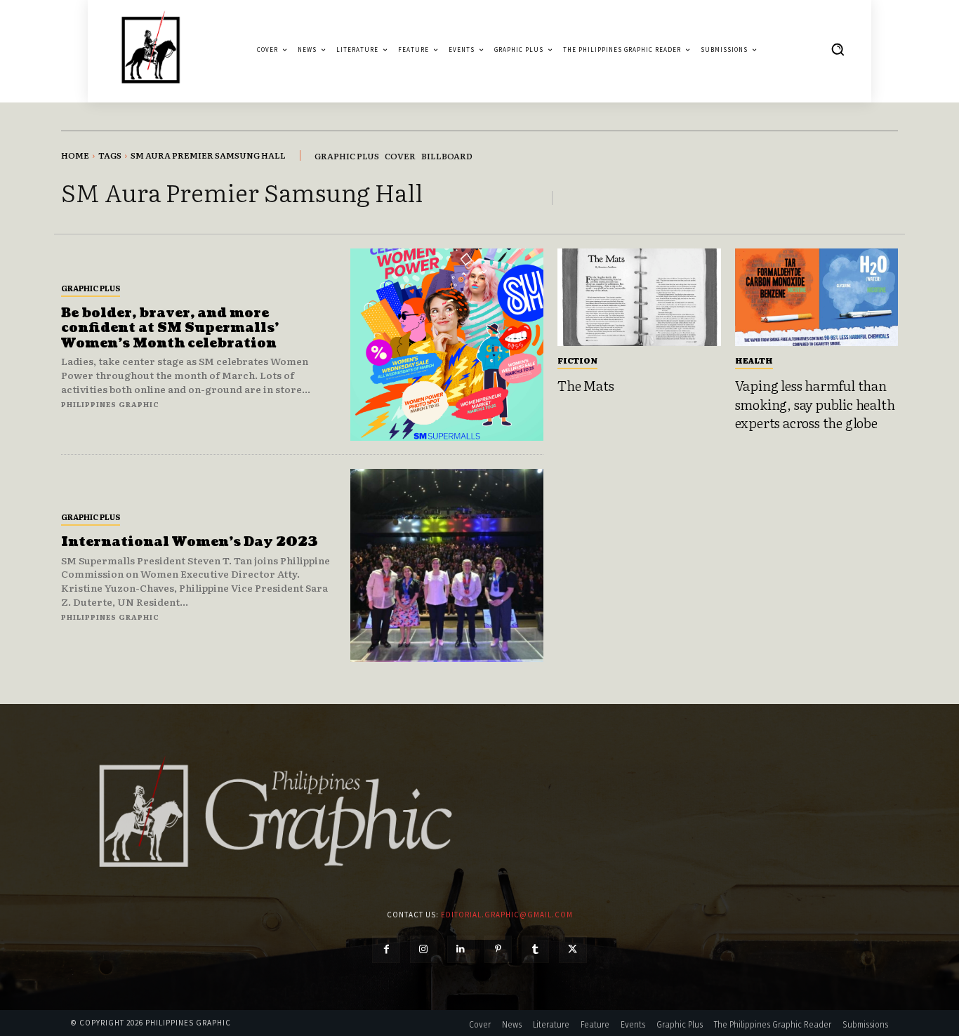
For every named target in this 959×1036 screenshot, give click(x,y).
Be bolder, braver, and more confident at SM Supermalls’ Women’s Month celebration (170, 328)
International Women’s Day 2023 (189, 542)
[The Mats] (639, 297)
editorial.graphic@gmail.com (507, 914)
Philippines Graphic (110, 404)
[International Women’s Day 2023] (446, 565)
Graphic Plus (90, 287)
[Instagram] (423, 949)
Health (754, 360)
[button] (837, 49)
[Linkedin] (461, 949)
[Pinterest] (498, 949)
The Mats (585, 385)
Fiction (577, 360)
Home (75, 155)
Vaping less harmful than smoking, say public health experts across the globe (815, 404)
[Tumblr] (535, 949)
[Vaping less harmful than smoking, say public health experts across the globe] (817, 297)
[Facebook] (385, 949)
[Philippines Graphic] (151, 49)
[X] (572, 949)
